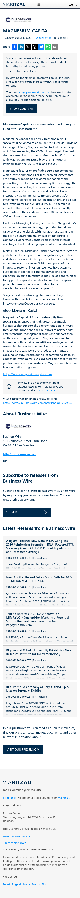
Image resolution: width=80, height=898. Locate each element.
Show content (21, 108)
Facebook (21, 836)
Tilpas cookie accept (15, 843)
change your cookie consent (33, 92)
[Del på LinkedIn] (21, 47)
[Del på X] (28, 47)
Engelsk (17, 884)
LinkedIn (8, 836)
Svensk (36, 884)
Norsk (26, 884)
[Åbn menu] (39, 4)
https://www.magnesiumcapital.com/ (27, 374)
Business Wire (42, 37)
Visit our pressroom (23, 749)
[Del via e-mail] (55, 47)
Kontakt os (9, 797)
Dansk (7, 884)
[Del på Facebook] (14, 47)
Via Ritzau (64, 797)
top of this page (45, 390)
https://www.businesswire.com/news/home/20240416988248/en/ (40, 403)
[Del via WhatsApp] (48, 47)
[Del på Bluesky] (41, 47)
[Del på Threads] (35, 47)
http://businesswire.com (19, 454)
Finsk (45, 884)
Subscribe (13, 512)
